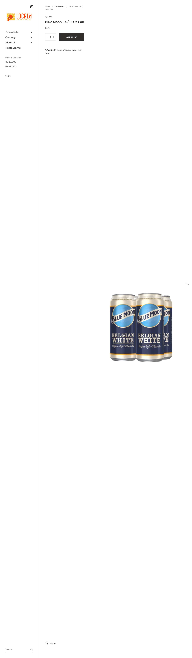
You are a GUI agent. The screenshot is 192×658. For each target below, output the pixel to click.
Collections (59, 7)
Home (47, 7)
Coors (50, 17)
